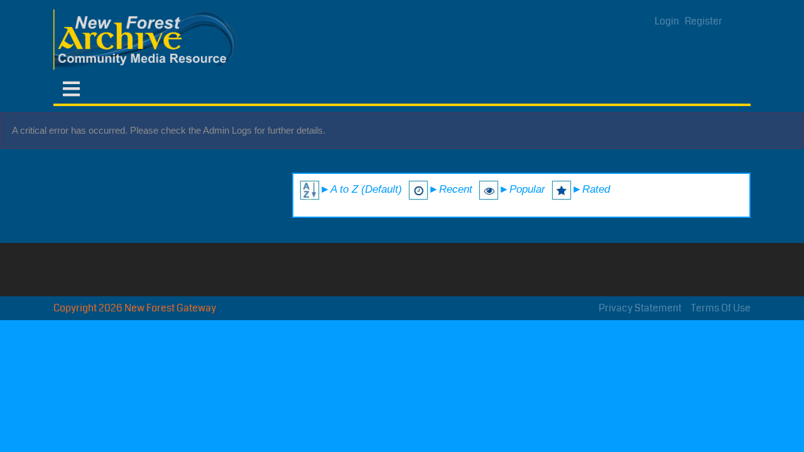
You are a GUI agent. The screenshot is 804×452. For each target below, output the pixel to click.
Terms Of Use (721, 308)
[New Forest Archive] (147, 39)
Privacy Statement (640, 308)
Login (667, 21)
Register (703, 21)
